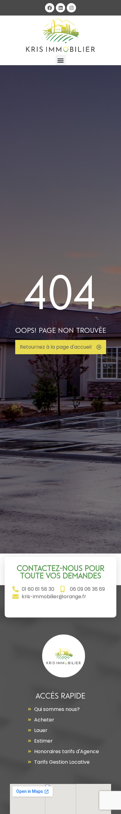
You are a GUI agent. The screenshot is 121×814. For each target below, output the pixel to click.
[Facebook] (49, 7)
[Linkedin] (60, 7)
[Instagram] (71, 7)
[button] (61, 60)
